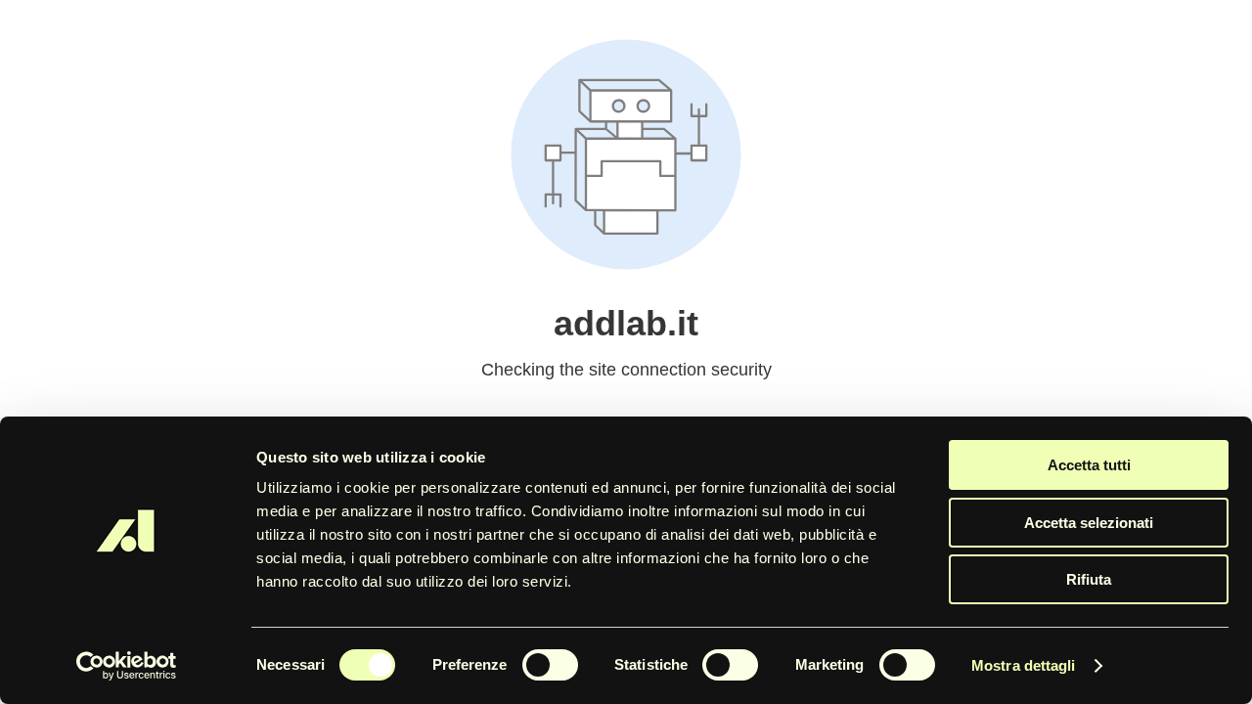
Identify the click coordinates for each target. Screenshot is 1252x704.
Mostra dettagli (1023, 665)
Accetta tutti (1089, 465)
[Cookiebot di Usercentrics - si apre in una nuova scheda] (126, 666)
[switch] (550, 665)
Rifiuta (1088, 579)
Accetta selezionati (1088, 522)
